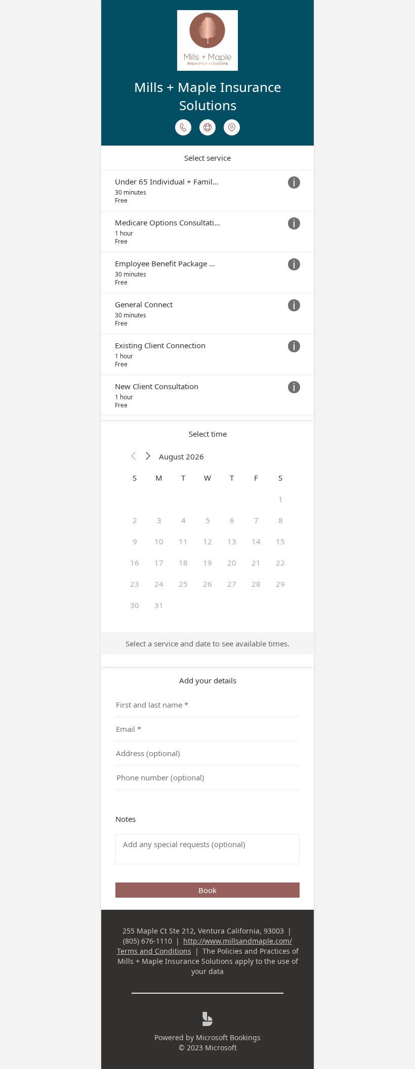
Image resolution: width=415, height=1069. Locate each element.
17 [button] (158, 562)
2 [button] (135, 520)
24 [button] (158, 584)
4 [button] (183, 520)
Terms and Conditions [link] (154, 951)
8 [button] (280, 520)
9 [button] (135, 541)
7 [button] (256, 520)
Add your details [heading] (207, 680)
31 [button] (158, 605)
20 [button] (231, 562)
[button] (134, 456)
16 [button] (134, 562)
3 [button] (159, 520)
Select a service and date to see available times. (207, 643)
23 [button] (134, 584)
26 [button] (207, 584)
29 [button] (280, 584)
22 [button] (280, 562)
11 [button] (183, 541)
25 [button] (183, 584)
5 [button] (207, 520)
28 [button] (256, 584)
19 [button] (207, 562)
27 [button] (231, 584)
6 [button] (232, 520)
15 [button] (280, 541)
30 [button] (134, 605)
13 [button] (231, 541)
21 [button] (256, 562)
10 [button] (158, 541)
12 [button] (207, 541)
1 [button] (280, 499)
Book (207, 890)
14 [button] (256, 541)
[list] (207, 293)
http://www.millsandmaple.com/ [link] (237, 941)
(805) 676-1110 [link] (147, 941)
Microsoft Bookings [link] (228, 1037)
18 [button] (183, 562)
